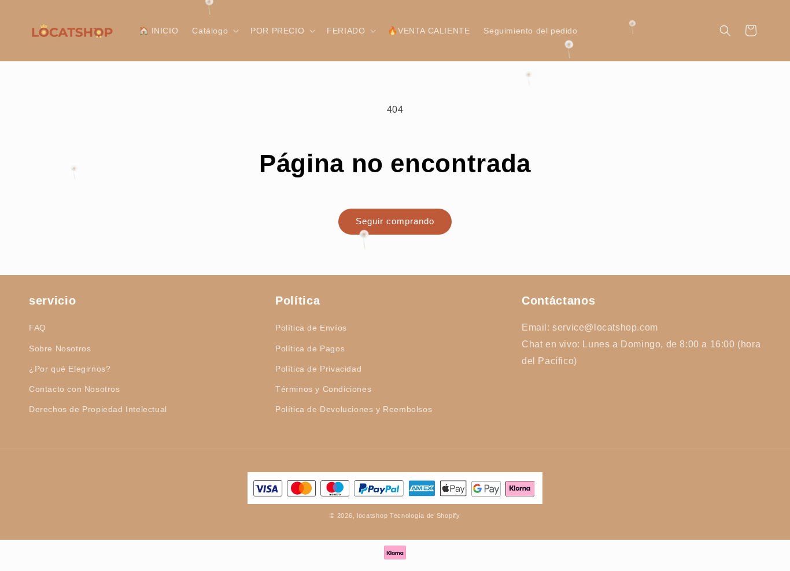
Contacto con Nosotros (74, 389)
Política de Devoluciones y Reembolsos (353, 409)
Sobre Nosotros (60, 348)
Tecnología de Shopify (425, 515)
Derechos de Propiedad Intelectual (98, 409)
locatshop (372, 515)
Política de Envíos (311, 327)
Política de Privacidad (318, 368)
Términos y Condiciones (323, 389)
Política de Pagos (310, 348)
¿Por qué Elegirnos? (69, 368)
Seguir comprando (395, 221)
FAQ (37, 327)
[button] (214, 30)
